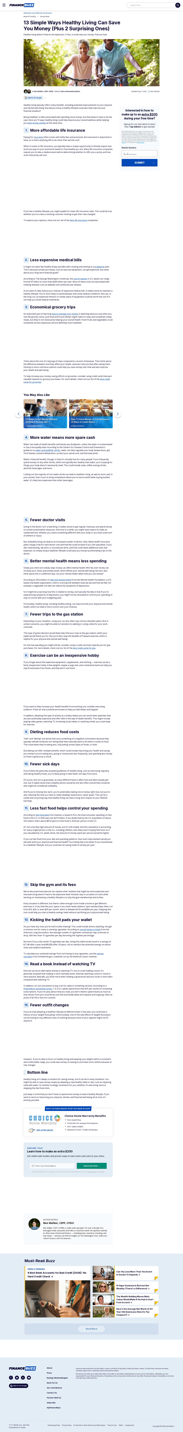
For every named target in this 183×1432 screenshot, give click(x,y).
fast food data (42, 815)
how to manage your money (65, 313)
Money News (44, 16)
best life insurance (78, 220)
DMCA (121, 1425)
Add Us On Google (35, 98)
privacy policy (92, 1172)
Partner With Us (54, 1398)
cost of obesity (80, 278)
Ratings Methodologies (57, 1378)
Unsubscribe (129, 1425)
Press (49, 1373)
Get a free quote (44, 1130)
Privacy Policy (66, 1425)
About (49, 1368)
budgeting (99, 266)
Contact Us (52, 1393)
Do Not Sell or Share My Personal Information (89, 1425)
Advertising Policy (54, 1425)
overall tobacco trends (90, 929)
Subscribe (51, 1402)
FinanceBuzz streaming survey (38, 988)
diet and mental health (60, 579)
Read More (91, 1329)
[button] (3, 5)
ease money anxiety (37, 123)
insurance (38, 137)
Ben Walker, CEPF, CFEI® (58, 1223)
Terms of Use (112, 1425)
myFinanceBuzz (54, 1407)
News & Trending (30, 16)
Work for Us (52, 1383)
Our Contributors (54, 1388)
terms (102, 1172)
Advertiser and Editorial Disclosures (38, 13)
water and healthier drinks (47, 450)
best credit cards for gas (84, 648)
